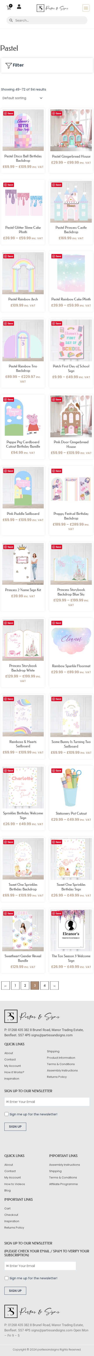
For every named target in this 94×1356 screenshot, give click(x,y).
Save (10, 113)
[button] (85, 7)
